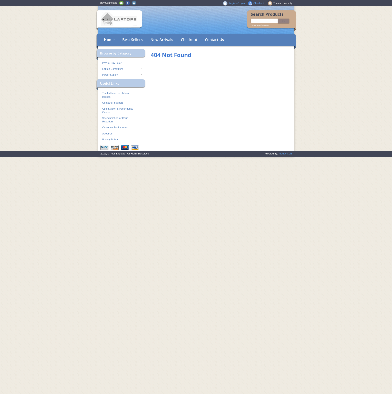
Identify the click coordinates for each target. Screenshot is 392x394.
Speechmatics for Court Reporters (115, 120)
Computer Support (112, 102)
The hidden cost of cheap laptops (116, 95)
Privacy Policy (110, 139)
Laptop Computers (112, 69)
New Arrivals (161, 39)
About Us (107, 133)
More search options (260, 25)
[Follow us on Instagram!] (134, 2)
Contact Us (214, 39)
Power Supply (110, 74)
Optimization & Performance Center (117, 110)
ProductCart (285, 153)
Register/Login (236, 3)
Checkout (189, 39)
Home (109, 39)
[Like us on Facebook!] (128, 2)
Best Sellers (132, 39)
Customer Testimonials (115, 127)
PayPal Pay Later (111, 63)
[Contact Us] (121, 2)
